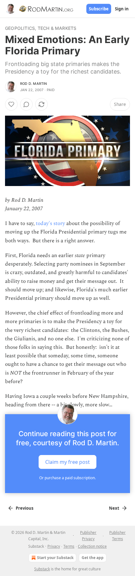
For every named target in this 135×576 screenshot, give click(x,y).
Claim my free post (67, 461)
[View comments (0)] (26, 104)
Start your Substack (55, 557)
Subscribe (99, 9)
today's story (50, 223)
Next (114, 508)
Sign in (122, 9)
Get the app (93, 557)
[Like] (11, 104)
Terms (68, 546)
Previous (24, 508)
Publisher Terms (117, 535)
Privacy (53, 546)
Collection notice (92, 546)
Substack (42, 569)
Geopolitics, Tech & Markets (40, 28)
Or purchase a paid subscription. (67, 477)
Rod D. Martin (33, 83)
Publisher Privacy (88, 535)
